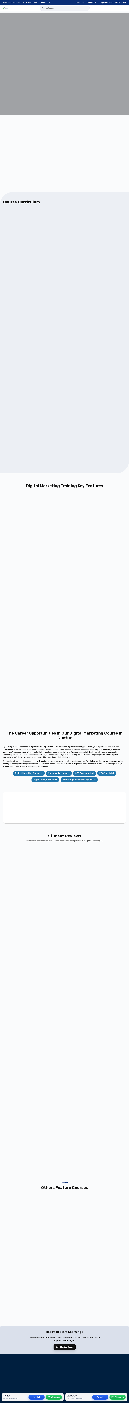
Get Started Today (64, 1347)
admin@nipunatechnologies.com (36, 2)
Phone (80, 37)
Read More (101, 871)
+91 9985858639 (118, 2)
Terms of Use (104, 1379)
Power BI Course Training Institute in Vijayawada (104, 1302)
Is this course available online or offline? (28, 1152)
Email (80, 27)
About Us (71, 1375)
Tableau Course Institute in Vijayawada (105, 1222)
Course (81, 47)
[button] (36, 1397)
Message (81, 58)
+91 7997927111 (89, 2)
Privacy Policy (105, 1371)
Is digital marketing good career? (24, 1106)
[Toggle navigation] (124, 8)
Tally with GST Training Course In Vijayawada (61, 1222)
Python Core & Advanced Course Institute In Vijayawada (62, 1304)
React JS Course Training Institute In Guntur (20, 1222)
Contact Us (104, 1367)
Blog (69, 1371)
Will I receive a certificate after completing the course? (36, 1134)
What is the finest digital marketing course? (30, 1180)
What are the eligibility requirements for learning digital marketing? (42, 1124)
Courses (71, 1379)
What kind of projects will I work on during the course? (35, 1161)
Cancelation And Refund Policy (111, 1375)
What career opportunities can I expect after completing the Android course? (47, 1143)
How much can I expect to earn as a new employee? (34, 1171)
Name (80, 17)
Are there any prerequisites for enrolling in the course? (36, 1115)
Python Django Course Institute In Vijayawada (103, 1261)
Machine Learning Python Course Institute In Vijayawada (62, 1262)
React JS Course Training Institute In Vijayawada (20, 1261)
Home (70, 1367)
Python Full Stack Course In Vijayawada (21, 1302)
